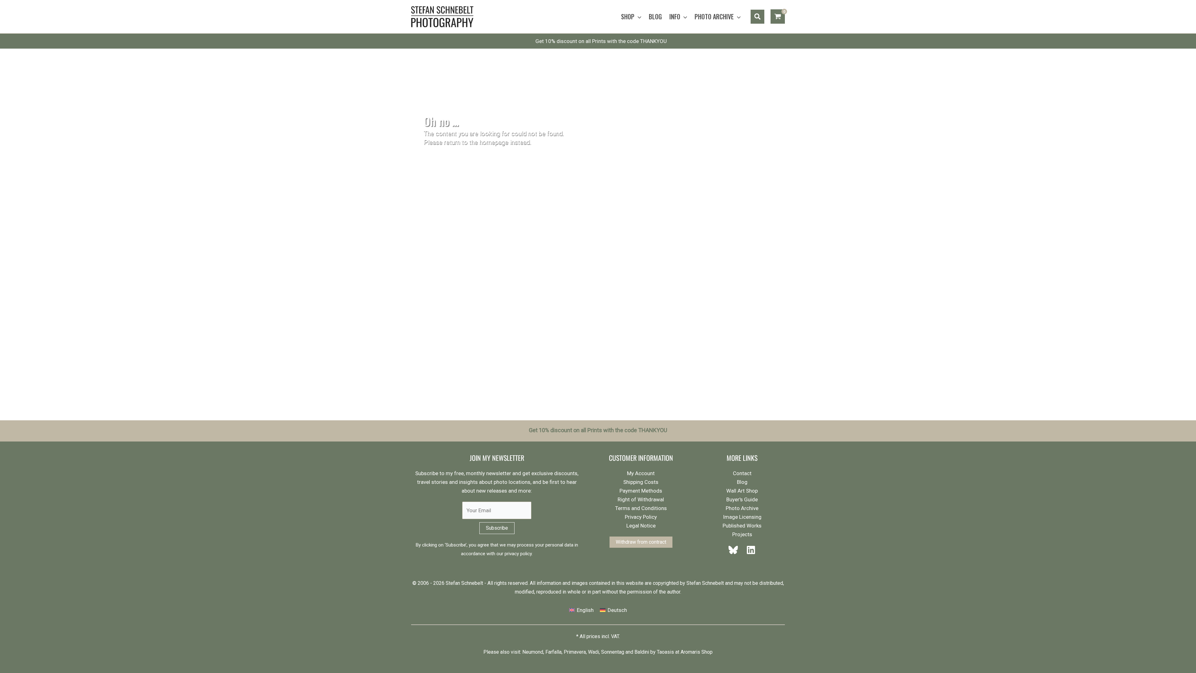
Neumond (532, 652)
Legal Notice (641, 526)
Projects (742, 534)
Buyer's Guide (742, 499)
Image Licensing (742, 517)
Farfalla (553, 652)
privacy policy (518, 553)
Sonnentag (612, 652)
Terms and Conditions (641, 508)
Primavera (575, 652)
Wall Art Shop (742, 491)
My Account (641, 473)
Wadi (593, 652)
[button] (637, 16)
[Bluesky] (735, 550)
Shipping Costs (640, 482)
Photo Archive (742, 508)
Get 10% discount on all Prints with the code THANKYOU (601, 41)
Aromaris (690, 652)
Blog (742, 482)
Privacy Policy (641, 517)
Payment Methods (640, 491)
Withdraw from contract (641, 542)
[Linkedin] (749, 550)
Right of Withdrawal (641, 499)
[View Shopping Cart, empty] (778, 16)
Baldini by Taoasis (654, 652)
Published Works (742, 526)
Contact (742, 473)
